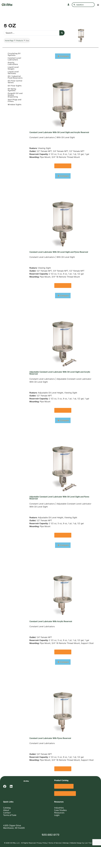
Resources (59, 812)
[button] (98, 4)
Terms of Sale (9, 815)
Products (19, 40)
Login (56, 815)
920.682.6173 (50, 835)
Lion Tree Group (91, 843)
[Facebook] (6, 788)
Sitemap (66, 843)
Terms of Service (55, 843)
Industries (59, 807)
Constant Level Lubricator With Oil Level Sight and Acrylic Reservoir (59, 132)
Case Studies (60, 810)
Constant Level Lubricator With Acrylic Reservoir (50, 621)
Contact (7, 812)
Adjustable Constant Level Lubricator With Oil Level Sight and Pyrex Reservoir (59, 498)
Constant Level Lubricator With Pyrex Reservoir (50, 738)
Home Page (9, 40)
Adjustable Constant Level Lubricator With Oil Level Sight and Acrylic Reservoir (59, 373)
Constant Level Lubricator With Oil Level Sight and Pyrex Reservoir (58, 252)
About (6, 810)
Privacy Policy (41, 843)
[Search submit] (62, 32)
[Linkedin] (13, 788)
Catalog (7, 807)
